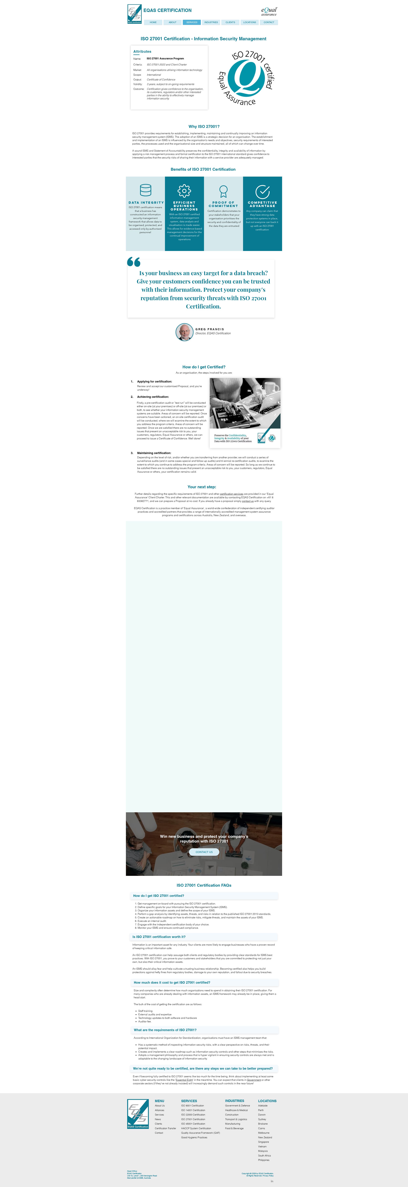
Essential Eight (184, 1079)
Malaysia (263, 1150)
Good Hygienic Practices (194, 1137)
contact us (248, 501)
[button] (250, 22)
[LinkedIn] (272, 1181)
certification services (231, 493)
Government (254, 1079)
